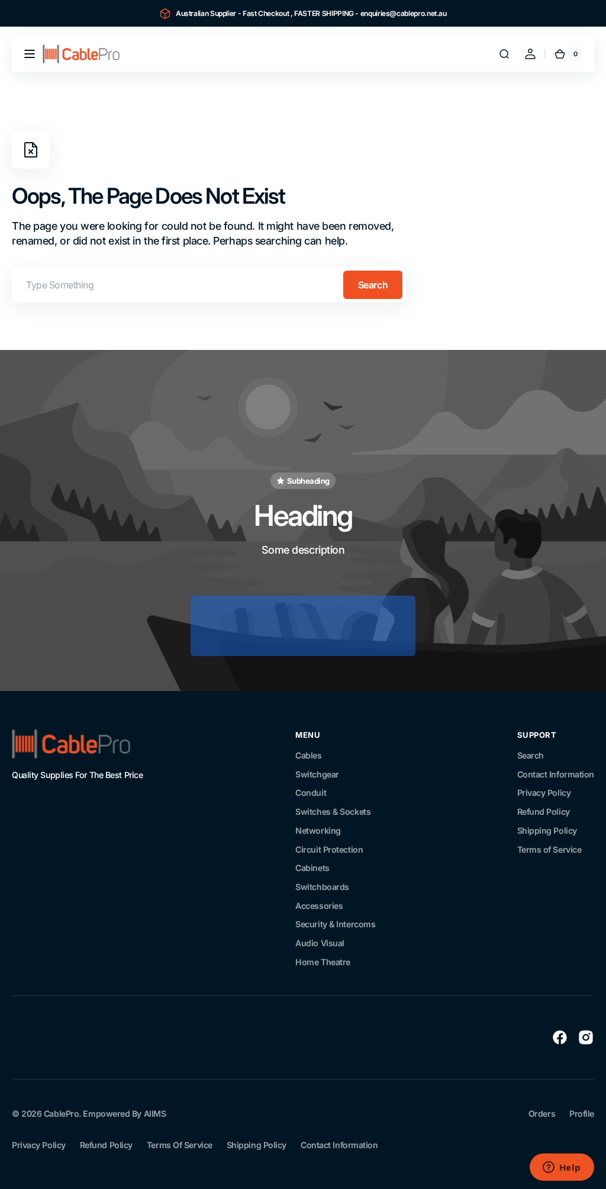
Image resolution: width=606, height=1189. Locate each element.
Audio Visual (319, 943)
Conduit (310, 793)
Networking (318, 830)
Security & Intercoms (335, 924)
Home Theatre (322, 962)
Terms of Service (549, 849)
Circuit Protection (329, 849)
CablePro (61, 1113)
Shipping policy (256, 1145)
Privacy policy (39, 1145)
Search (373, 285)
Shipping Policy (547, 830)
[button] (30, 54)
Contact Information (555, 774)
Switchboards (322, 887)
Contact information (339, 1145)
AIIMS (155, 1113)
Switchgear (317, 774)
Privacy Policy (544, 793)
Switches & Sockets (332, 811)
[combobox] (209, 285)
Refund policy (106, 1145)
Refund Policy (543, 811)
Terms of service (179, 1145)
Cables (308, 755)
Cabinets (312, 868)
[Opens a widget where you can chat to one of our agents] (561, 1168)
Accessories (319, 906)
